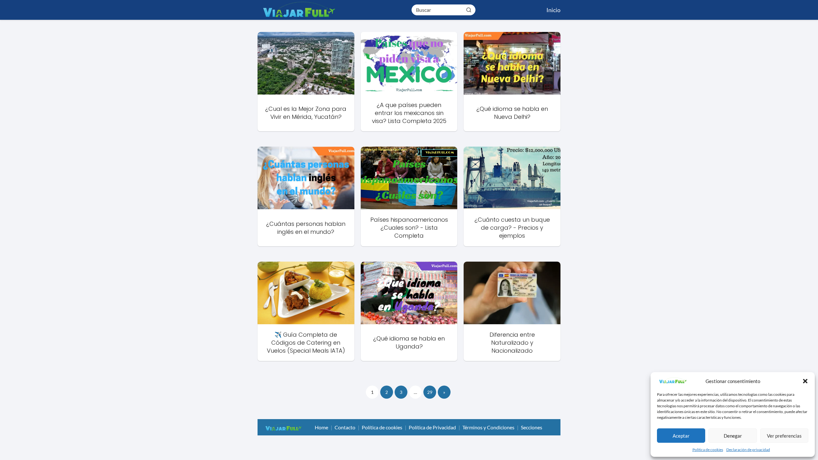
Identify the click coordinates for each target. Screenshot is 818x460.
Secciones (531, 427)
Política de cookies (707, 449)
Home (321, 427)
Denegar (733, 436)
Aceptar (681, 436)
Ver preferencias (784, 436)
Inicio (553, 9)
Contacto (345, 427)
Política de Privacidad (432, 427)
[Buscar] (468, 9)
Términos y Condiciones (488, 427)
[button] (805, 381)
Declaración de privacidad (748, 449)
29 (429, 392)
